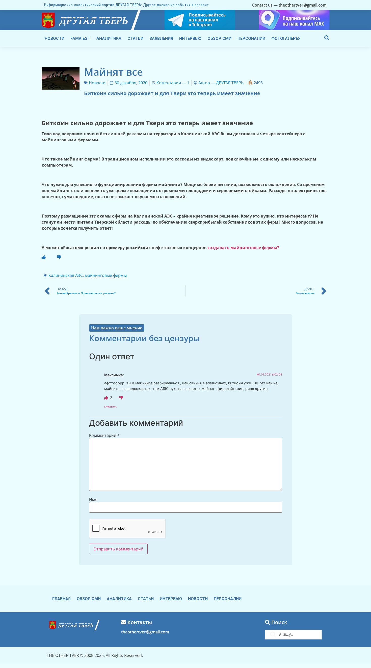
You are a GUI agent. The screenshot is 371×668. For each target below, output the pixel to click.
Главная (61, 598)
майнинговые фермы (106, 275)
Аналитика (108, 38)
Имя (93, 499)
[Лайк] (44, 257)
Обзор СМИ (219, 38)
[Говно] (59, 257)
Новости (54, 38)
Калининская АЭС (65, 275)
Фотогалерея (286, 38)
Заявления (161, 38)
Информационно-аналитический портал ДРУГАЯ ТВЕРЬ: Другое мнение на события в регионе (126, 5)
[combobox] (293, 634)
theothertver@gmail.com (145, 632)
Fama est (80, 38)
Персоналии (251, 38)
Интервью (190, 38)
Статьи (135, 38)
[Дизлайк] (121, 397)
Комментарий (104, 435)
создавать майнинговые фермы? (243, 247)
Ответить (110, 407)
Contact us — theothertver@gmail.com (289, 5)
